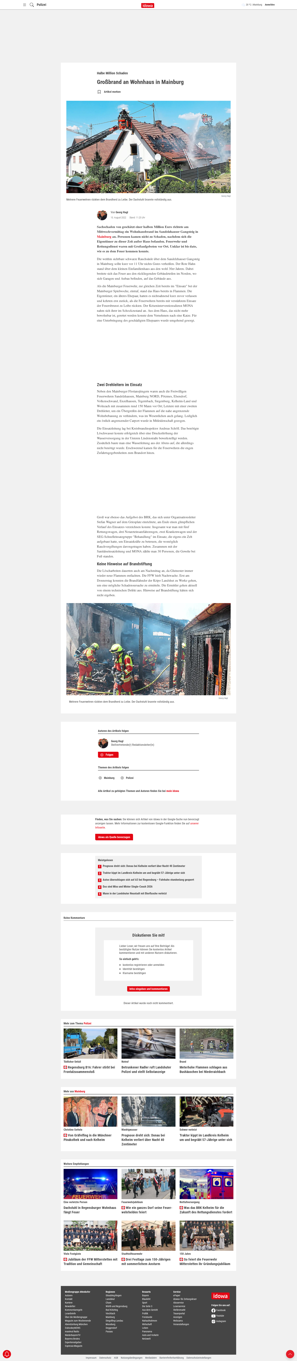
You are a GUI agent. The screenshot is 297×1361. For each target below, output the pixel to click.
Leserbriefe (70, 1313)
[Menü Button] (24, 4)
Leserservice (179, 1306)
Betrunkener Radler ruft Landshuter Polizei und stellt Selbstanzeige (146, 1069)
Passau (109, 1331)
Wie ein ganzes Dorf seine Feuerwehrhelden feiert (147, 1210)
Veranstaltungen (181, 1324)
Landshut (110, 1299)
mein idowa (172, 791)
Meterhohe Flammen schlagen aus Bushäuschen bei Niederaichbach (203, 1069)
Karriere (69, 1302)
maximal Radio (72, 1331)
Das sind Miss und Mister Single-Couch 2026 (127, 886)
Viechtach (110, 1313)
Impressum (91, 1357)
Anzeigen (177, 1317)
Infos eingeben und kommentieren (148, 989)
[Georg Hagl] (103, 215)
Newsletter (70, 1306)
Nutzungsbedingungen (131, 1357)
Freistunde (147, 1317)
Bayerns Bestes (72, 1338)
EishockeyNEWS (72, 1327)
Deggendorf (111, 1327)
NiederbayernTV (72, 1335)
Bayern (145, 1295)
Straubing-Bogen (114, 1295)
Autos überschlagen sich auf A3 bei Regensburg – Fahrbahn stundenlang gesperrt (148, 879)
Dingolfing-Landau (114, 1320)
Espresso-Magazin (73, 1346)
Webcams (178, 1320)
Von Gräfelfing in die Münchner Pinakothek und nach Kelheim (88, 1137)
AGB (116, 1357)
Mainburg (104, 236)
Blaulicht (146, 1299)
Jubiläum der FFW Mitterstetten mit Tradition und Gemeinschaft (90, 1261)
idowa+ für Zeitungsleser (185, 1299)
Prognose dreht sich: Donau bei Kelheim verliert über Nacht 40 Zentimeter (144, 866)
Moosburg (110, 1324)
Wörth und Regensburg (116, 1306)
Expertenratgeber (73, 1342)
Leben (145, 1327)
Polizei (41, 5)
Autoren (69, 1295)
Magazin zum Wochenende (78, 1320)
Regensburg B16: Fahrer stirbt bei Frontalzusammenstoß (89, 1069)
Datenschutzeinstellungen (198, 1357)
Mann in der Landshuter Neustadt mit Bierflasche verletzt (135, 893)
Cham (108, 1302)
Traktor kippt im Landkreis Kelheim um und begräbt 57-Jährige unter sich (144, 872)
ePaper (176, 1295)
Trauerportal (179, 1313)
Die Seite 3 (147, 1306)
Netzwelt (146, 1338)
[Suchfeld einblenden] (32, 4)
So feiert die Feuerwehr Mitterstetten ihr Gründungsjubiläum (205, 1261)
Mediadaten (151, 1357)
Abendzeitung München (76, 1324)
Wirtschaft (147, 1324)
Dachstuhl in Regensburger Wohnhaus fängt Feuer (90, 1210)
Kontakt (68, 1299)
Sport (144, 1302)
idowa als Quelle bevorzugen (114, 837)
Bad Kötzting (112, 1309)
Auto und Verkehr (150, 1335)
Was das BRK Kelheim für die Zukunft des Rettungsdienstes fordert (206, 1210)
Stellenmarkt (179, 1309)
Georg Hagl (122, 212)
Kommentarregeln (73, 1309)
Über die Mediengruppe (76, 1317)
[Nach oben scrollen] (290, 1354)
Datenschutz (105, 1357)
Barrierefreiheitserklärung (172, 1357)
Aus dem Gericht (150, 1309)
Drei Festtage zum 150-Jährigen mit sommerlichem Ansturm (146, 1261)
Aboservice (178, 1302)
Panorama (147, 1331)
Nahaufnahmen (149, 1320)
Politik (145, 1313)
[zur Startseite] (221, 1294)
